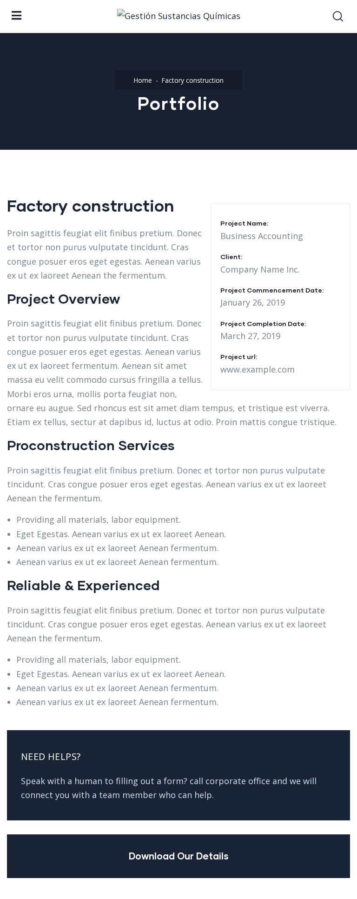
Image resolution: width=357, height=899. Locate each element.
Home (142, 80)
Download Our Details (179, 855)
